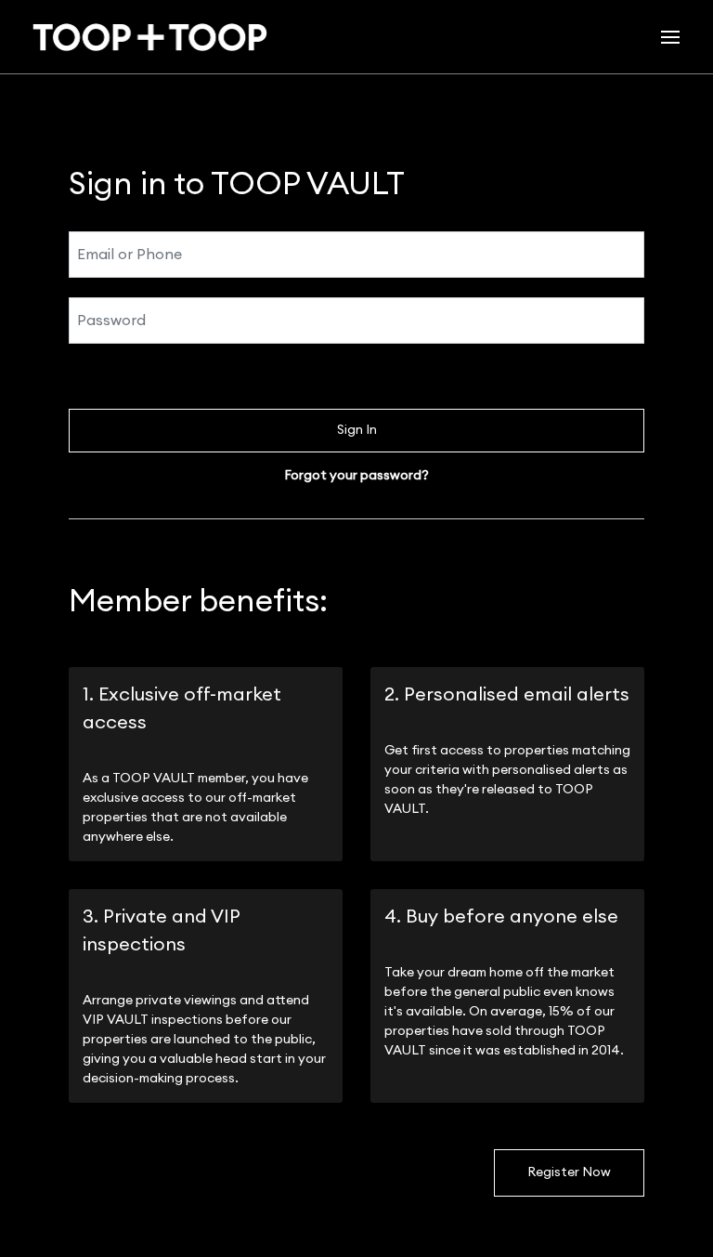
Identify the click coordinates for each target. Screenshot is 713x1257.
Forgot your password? (356, 475)
